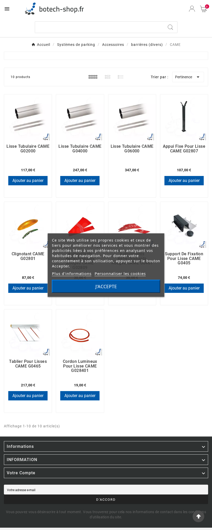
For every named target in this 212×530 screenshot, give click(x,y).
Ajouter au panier (27, 180)
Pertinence (188, 77)
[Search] (170, 27)
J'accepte (106, 286)
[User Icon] (192, 9)
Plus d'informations (72, 273)
